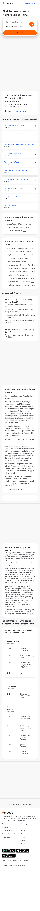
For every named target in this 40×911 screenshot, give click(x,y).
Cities (23, 840)
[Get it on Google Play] (8, 851)
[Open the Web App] (8, 856)
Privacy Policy (17, 861)
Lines (23, 827)
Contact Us (26, 861)
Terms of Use (6, 861)
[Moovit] (8, 3)
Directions (24, 844)
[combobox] (20, 22)
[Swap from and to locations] (31, 24)
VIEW (29, 224)
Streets (23, 834)
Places (23, 830)
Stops (23, 837)
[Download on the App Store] (22, 851)
